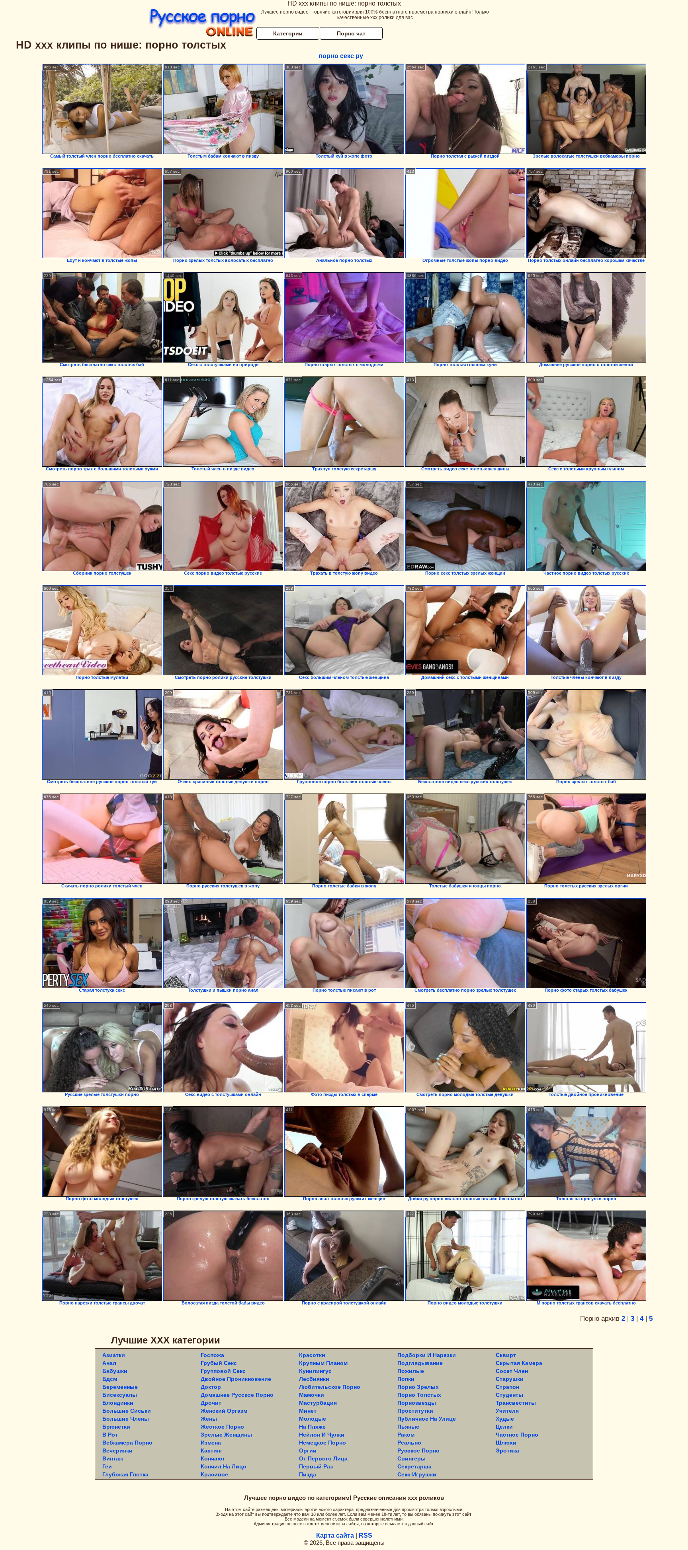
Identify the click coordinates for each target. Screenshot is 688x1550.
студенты (509, 1395)
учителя (507, 1411)
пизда (307, 1474)
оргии (308, 1450)
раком (405, 1434)
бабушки (114, 1371)
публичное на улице (426, 1418)
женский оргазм (224, 1411)
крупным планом (323, 1363)
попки (405, 1379)
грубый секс (219, 1363)
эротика (507, 1450)
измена (211, 1442)
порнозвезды (416, 1403)
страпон (507, 1387)
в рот (110, 1434)
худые (505, 1418)
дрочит (211, 1403)
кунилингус (315, 1371)
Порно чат (351, 33)
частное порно (517, 1434)
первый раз (316, 1466)
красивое (214, 1474)
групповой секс (223, 1371)
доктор (211, 1387)
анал (109, 1363)
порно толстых (419, 1395)
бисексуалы (119, 1395)
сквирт (506, 1355)
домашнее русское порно (237, 1395)
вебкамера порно (127, 1442)
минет (308, 1411)
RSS (365, 1535)
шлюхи (506, 1442)
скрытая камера (519, 1363)
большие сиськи (126, 1411)
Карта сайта (335, 1535)
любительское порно (329, 1387)
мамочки (311, 1395)
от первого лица (323, 1458)
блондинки (117, 1403)
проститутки (415, 1411)
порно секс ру (341, 56)
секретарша (414, 1466)
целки (504, 1426)
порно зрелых (418, 1387)
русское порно (418, 1450)
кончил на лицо (223, 1466)
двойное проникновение (236, 1379)
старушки (510, 1379)
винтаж (112, 1458)
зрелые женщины (226, 1434)
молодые (312, 1418)
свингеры (411, 1458)
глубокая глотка (125, 1474)
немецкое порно (322, 1442)
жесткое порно (222, 1426)
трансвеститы (516, 1403)
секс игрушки (416, 1474)
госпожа (212, 1355)
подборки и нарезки (426, 1355)
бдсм (109, 1379)
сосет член (512, 1371)
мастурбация (318, 1403)
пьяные (408, 1426)
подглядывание (420, 1363)
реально (409, 1442)
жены (209, 1418)
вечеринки (117, 1450)
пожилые (410, 1371)
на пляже (312, 1426)
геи (107, 1466)
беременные (120, 1387)
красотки (312, 1355)
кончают (213, 1458)
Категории (288, 33)
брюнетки (116, 1426)
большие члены (125, 1418)
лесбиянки (314, 1379)
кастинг (212, 1450)
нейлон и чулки (321, 1434)
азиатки (113, 1355)
